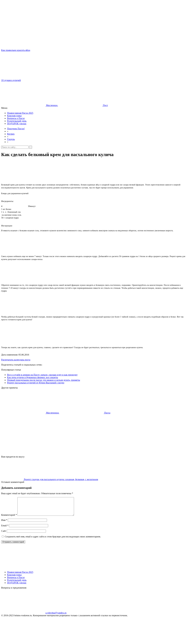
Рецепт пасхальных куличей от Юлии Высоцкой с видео (35, 382)
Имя (4, 520)
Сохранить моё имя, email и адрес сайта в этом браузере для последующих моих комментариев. (53, 536)
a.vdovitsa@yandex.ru (55, 613)
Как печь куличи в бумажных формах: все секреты (32, 377)
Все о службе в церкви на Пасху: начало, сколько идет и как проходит (42, 374)
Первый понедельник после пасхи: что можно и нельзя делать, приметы (43, 380)
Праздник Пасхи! (16, 128)
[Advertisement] (89, 434)
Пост (105, 105)
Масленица (51, 105)
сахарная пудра (12, 218)
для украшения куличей (17, 193)
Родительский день (16, 121)
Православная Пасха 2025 (20, 113)
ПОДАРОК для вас (16, 123)
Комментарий (9, 515)
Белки (8, 209)
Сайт (3, 531)
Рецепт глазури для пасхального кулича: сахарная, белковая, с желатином (60, 479)
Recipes (10, 134)
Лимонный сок (14, 212)
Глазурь (11, 139)
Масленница (52, 413)
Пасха (107, 413)
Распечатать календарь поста (15, 359)
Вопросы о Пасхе (16, 118)
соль (19, 215)
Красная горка (14, 115)
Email (4, 525)
